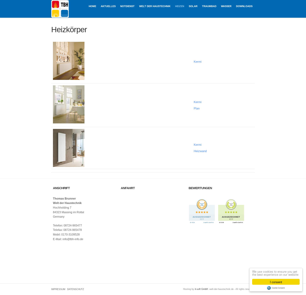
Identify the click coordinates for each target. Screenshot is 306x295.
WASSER (226, 6)
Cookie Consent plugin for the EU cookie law (276, 288)
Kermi (198, 61)
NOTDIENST (127, 6)
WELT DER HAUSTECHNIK (155, 6)
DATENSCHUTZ (75, 289)
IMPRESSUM (58, 289)
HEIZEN (179, 6)
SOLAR (193, 6)
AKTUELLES (108, 6)
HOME (92, 6)
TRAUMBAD (209, 6)
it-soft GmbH (201, 289)
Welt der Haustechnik (60, 9)
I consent (276, 282)
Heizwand (200, 151)
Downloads (244, 6)
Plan (197, 108)
